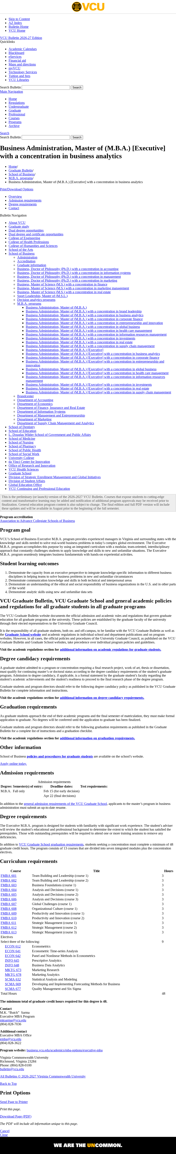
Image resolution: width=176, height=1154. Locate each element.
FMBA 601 (9, 875)
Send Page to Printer (14, 1102)
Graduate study (19, 226)
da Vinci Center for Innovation (29, 461)
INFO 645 (12, 960)
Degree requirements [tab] (23, 204)
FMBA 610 (9, 918)
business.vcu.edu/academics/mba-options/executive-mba (65, 1050)
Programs (15, 122)
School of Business (22, 174)
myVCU (14, 68)
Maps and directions (22, 64)
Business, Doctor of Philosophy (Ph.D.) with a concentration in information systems (74, 273)
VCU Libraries (19, 80)
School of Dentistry (22, 427)
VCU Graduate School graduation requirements (51, 844)
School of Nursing (21, 442)
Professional (17, 114)
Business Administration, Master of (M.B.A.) (56, 307)
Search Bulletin (10, 87)
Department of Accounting (35, 400)
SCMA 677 (13, 989)
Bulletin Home (19, 26)
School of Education (22, 431)
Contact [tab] (14, 208)
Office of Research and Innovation (32, 465)
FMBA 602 (9, 880)
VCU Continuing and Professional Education (39, 488)
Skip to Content (19, 19)
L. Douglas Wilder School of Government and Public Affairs (50, 434)
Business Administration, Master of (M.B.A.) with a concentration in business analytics (84, 315)
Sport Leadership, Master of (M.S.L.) (42, 296)
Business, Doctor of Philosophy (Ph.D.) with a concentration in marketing (67, 280)
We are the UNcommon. (88, 1145)
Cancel (4, 1131)
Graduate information (31, 265)
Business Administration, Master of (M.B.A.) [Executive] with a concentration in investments (89, 384)
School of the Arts (21, 249)
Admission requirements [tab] (25, 200)
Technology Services (23, 72)
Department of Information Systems (41, 411)
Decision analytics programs (36, 300)
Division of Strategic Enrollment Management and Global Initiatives (55, 477)
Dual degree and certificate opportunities (36, 234)
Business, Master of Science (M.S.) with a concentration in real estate (64, 292)
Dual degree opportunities (26, 230)
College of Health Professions (29, 242)
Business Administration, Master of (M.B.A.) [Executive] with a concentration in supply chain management (98, 392)
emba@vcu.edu (10, 1039)
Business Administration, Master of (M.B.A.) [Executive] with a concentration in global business (91, 369)
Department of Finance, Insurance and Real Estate (51, 408)
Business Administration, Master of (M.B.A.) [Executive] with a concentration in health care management (97, 373)
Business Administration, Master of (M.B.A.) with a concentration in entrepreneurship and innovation (94, 323)
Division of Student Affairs (27, 481)
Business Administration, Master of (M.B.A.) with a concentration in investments (80, 338)
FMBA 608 (9, 908)
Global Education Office (25, 485)
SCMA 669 (13, 984)
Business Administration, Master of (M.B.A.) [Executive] (64, 350)
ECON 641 (13, 951)
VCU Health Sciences (24, 469)
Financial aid (17, 60)
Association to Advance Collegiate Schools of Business (37, 521)
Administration (27, 257)
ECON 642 (13, 956)
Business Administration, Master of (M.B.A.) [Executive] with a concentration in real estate (87, 388)
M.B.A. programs (21, 178)
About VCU (17, 222)
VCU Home (17, 30)
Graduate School (20, 473)
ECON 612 (13, 946)
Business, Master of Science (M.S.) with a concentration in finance (62, 284)
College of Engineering (24, 238)
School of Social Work (24, 454)
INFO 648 (12, 965)
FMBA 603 (9, 885)
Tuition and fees (19, 76)
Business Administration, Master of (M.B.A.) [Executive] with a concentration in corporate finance (92, 357)
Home (13, 99)
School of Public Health (25, 450)
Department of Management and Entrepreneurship (51, 415)
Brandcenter (25, 396)
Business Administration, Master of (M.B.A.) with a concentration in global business (83, 327)
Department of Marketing (34, 419)
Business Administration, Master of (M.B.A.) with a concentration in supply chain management (90, 346)
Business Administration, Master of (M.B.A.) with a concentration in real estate (79, 342)
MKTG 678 (13, 974)
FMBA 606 (9, 899)
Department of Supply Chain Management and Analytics (55, 423)
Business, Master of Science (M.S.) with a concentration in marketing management (73, 288)
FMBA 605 (9, 894)
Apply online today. (13, 763)
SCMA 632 (13, 979)
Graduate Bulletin (21, 170)
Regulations (17, 103)
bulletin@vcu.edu (12, 1069)
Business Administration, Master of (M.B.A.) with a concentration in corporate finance (84, 319)
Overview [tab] (15, 196)
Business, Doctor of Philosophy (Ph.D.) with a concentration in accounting (67, 269)
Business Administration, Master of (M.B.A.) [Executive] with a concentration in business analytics (93, 354)
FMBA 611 (8, 923)
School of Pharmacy (22, 446)
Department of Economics (35, 404)
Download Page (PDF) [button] (15, 1116)
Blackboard (16, 53)
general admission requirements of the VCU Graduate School (65, 804)
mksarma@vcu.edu (13, 1020)
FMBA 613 (9, 932)
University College (21, 458)
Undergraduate (19, 106)
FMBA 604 (9, 890)
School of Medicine (22, 438)
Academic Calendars (23, 49)
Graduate (15, 110)
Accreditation (26, 261)
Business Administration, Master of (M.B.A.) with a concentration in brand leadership (84, 311)
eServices (15, 56)
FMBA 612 (9, 927)
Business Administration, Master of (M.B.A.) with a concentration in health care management (89, 330)
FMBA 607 (9, 904)
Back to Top (8, 1083)
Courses (14, 118)
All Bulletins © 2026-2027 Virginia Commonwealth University (43, 1076)
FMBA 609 (9, 913)
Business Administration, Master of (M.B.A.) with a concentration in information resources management (96, 334)
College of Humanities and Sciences (33, 246)
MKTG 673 (13, 970)
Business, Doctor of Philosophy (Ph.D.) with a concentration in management (69, 276)
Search (4, 133)
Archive (14, 126)
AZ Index (15, 23)
